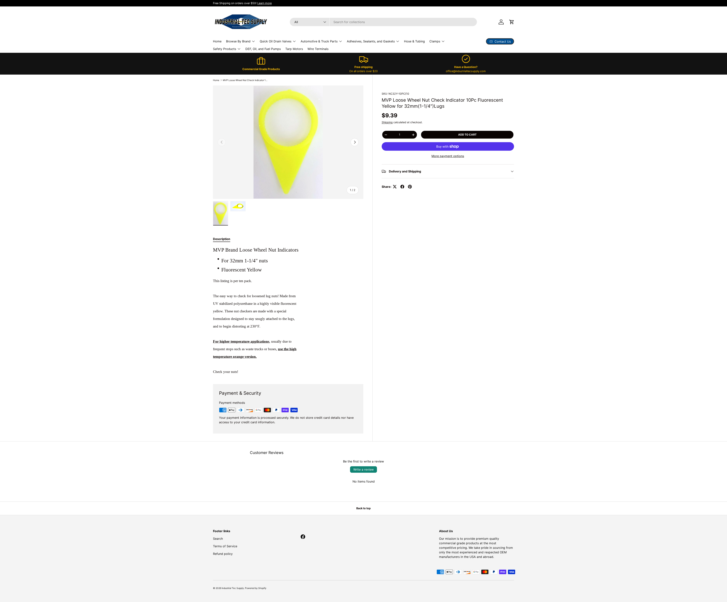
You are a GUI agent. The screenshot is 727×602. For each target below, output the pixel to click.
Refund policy (223, 554)
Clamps (434, 41)
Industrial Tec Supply (233, 588)
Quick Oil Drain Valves (275, 41)
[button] (512, 22)
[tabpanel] (288, 310)
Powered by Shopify (255, 588)
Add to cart (467, 134)
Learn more (264, 3)
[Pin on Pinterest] (410, 186)
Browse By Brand (238, 41)
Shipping (387, 122)
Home (217, 41)
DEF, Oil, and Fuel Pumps (263, 49)
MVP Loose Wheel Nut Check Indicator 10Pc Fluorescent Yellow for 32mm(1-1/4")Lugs (245, 80)
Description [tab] (221, 239)
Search (218, 538)
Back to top (363, 508)
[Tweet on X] (395, 186)
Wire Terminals (317, 49)
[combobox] (383, 22)
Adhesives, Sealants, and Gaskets (371, 41)
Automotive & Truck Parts (319, 41)
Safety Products (224, 49)
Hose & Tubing (414, 41)
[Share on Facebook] (402, 186)
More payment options (447, 156)
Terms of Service (225, 546)
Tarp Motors (294, 49)
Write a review (363, 469)
